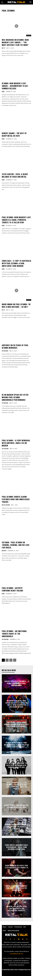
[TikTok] (14, 939)
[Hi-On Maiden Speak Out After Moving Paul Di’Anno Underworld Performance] (16, 381)
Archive (4, 550)
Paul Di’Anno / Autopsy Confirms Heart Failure (12, 589)
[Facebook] (6, 939)
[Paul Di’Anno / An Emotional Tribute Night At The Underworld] (16, 617)
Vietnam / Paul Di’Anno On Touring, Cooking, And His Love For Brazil (15, 545)
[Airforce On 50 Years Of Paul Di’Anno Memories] (16, 331)
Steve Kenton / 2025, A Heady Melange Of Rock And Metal (15, 175)
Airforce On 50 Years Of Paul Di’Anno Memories (15, 346)
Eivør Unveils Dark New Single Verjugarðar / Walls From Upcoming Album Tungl (16, 847)
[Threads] (26, 939)
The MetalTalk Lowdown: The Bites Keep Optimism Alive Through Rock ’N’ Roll (17, 765)
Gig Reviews (5, 448)
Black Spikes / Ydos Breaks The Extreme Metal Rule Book (16, 806)
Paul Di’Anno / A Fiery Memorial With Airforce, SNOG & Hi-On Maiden (16, 443)
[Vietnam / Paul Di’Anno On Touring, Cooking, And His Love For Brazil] (16, 528)
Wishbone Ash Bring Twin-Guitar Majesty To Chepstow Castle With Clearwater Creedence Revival (17, 704)
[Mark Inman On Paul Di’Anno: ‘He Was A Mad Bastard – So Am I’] (16, 290)
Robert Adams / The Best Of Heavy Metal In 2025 (14, 134)
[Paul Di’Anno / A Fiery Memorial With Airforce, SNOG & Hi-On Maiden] (16, 426)
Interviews (5, 350)
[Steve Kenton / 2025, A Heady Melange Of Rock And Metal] (16, 160)
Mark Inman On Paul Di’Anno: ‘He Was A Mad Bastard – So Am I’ (16, 305)
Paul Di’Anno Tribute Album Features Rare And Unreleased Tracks (16, 499)
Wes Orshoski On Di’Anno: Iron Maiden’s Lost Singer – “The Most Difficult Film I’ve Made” (15, 42)
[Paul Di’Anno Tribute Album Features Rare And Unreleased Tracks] (16, 483)
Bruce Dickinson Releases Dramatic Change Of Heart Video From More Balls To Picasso (16, 786)
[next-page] (14, 660)
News (3, 91)
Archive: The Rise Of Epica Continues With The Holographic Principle (16, 908)
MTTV (3, 48)
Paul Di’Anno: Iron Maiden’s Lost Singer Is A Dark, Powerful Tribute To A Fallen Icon (16, 220)
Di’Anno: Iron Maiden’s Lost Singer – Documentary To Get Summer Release (15, 86)
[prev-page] (24, 677)
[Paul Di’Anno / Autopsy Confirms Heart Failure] (16, 574)
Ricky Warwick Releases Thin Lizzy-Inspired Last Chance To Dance (16, 868)
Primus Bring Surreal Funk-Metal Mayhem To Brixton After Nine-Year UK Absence (16, 745)
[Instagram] (10, 939)
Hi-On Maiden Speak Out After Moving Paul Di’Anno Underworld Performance (15, 397)
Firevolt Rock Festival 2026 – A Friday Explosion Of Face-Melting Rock (16, 683)
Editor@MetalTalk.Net (16, 953)
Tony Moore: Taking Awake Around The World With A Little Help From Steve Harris (16, 724)
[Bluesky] (22, 939)
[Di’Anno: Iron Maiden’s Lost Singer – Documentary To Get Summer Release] (16, 69)
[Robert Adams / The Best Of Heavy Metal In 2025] (16, 119)
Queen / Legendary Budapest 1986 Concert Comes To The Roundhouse (16, 888)
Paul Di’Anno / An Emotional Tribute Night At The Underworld (14, 634)
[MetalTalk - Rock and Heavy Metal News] (16, 2)
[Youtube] (18, 939)
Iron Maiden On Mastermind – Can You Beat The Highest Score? (16, 827)
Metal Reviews (6, 504)
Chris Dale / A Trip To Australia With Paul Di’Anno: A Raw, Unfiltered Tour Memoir (16, 263)
